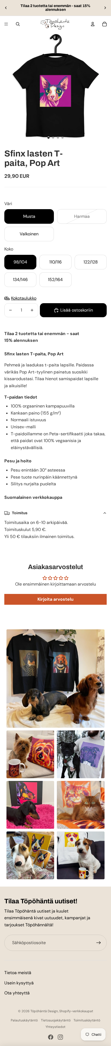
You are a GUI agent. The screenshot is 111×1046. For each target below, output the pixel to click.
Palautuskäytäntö (24, 1020)
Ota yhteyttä (17, 993)
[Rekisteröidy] (98, 942)
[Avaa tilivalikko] (93, 24)
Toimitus (19, 513)
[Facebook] (50, 1037)
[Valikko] (6, 24)
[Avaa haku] (18, 24)
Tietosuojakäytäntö (56, 1020)
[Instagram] (60, 1037)
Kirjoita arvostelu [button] (55, 599)
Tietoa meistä (17, 972)
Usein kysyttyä (19, 983)
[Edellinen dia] (6, 8)
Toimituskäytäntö (87, 1020)
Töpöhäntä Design (44, 1011)
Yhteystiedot (55, 1027)
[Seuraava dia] (105, 8)
